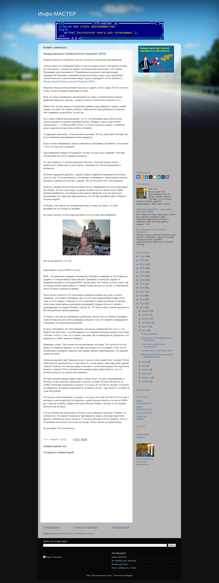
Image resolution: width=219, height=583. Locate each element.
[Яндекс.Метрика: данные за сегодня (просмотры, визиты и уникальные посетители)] (52, 557)
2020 (142, 280)
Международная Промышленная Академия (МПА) (157, 355)
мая (144, 366)
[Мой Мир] (146, 177)
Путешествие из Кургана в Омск (157, 350)
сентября (147, 323)
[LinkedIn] (159, 177)
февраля (146, 377)
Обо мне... (154, 189)
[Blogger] (155, 177)
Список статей (143, 390)
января (146, 381)
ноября (146, 315)
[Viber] (167, 177)
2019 (142, 284)
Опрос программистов (143, 408)
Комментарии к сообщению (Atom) (77, 533)
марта (145, 373)
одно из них (119, 329)
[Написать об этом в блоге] (77, 439)
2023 (142, 268)
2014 (142, 303)
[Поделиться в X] (80, 439)
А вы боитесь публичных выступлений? (153, 345)
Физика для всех (120, 564)
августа (146, 326)
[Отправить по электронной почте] (74, 439)
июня (145, 362)
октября (146, 319)
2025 (142, 260)
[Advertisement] (156, 122)
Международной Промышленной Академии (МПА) (69, 81)
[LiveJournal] (163, 177)
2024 (142, 264)
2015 (142, 299)
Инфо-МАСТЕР (57, 14)
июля (145, 330)
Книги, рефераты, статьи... (125, 568)
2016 (142, 296)
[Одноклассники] (142, 177)
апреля (146, 370)
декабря (146, 311)
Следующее (51, 527)
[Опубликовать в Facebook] (82, 439)
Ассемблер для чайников (124, 561)
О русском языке (144, 413)
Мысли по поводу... (141, 417)
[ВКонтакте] (138, 177)
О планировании (149, 334)
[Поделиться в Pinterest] (85, 439)
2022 (142, 272)
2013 (142, 307)
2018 (142, 288)
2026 (142, 256)
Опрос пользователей (143, 402)
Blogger (128, 575)
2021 (142, 276)
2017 (142, 292)
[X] (150, 177)
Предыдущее (121, 527)
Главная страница (85, 527)
